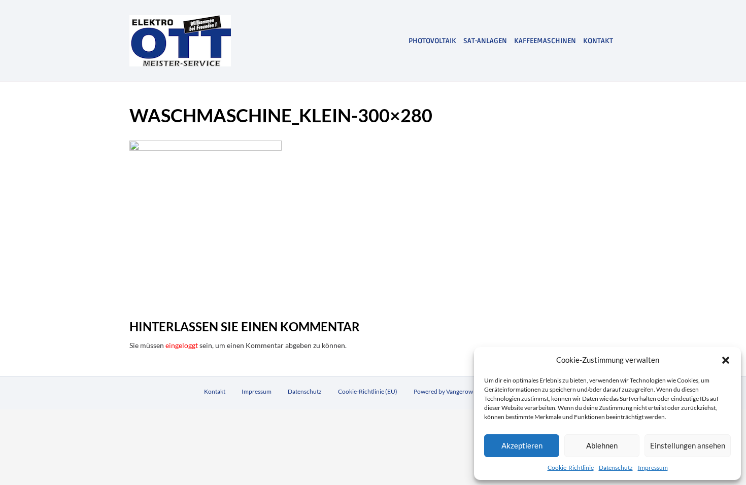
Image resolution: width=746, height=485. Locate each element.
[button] (726, 360)
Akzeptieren (521, 445)
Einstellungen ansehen (687, 445)
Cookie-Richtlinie (571, 467)
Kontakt (598, 41)
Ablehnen (602, 445)
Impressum (653, 467)
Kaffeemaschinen (545, 41)
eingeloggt (181, 345)
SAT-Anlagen (485, 41)
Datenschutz (616, 467)
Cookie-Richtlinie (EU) (367, 391)
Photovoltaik (432, 41)
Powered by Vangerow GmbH (453, 391)
